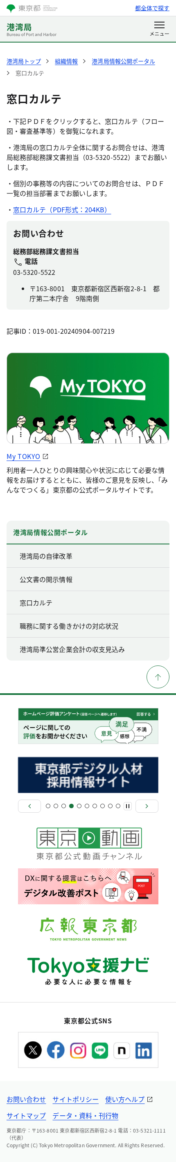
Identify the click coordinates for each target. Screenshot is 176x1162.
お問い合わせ (26, 1099)
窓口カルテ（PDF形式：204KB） (62, 209)
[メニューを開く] (159, 29)
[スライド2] (56, 806)
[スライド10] (118, 806)
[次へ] (146, 806)
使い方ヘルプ (124, 1099)
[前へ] (29, 806)
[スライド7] (95, 806)
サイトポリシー (75, 1099)
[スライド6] (87, 806)
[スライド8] (102, 806)
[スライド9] (110, 806)
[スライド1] (48, 806)
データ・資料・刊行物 (85, 1115)
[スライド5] (79, 806)
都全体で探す (152, 8)
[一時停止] (128, 806)
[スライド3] (63, 806)
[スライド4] (71, 806)
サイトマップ (26, 1115)
